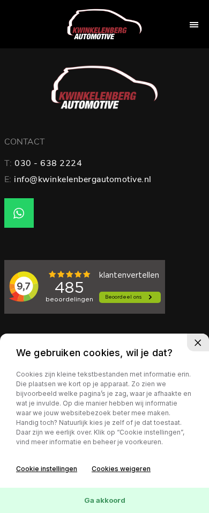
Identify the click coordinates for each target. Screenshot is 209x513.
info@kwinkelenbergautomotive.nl (83, 179)
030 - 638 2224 (48, 163)
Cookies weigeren (121, 469)
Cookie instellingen (46, 469)
